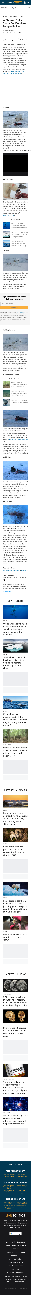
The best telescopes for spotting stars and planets (9, 1207)
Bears (21, 16)
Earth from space (21, 1174)
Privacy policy (15, 1256)
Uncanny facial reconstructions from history (22, 1192)
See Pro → (18, 2)
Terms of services (21, 312)
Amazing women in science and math (22, 1186)
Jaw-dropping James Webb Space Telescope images (9, 1187)
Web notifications (15, 1266)
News (19, 32)
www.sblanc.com (8, 215)
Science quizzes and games (9, 1203)
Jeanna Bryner (9, 31)
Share (6, 39)
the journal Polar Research (18, 440)
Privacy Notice (22, 314)
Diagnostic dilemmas (9, 1176)
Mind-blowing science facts (21, 1206)
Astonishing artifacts (22, 1176)
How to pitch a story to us (15, 1276)
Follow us (16, 39)
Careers (15, 1269)
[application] (15, 162)
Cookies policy (15, 1259)
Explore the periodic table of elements (9, 1191)
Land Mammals (13, 16)
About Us (15, 1249)
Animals (5, 16)
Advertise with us (15, 1262)
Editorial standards (15, 1273)
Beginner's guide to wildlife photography (22, 1203)
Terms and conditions (15, 1252)
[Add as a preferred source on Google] (15, 1233)
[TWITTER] (4, 580)
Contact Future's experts (15, 1245)
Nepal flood (15, 8)
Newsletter (25, 39)
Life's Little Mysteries (9, 1174)
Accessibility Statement (15, 1242)
